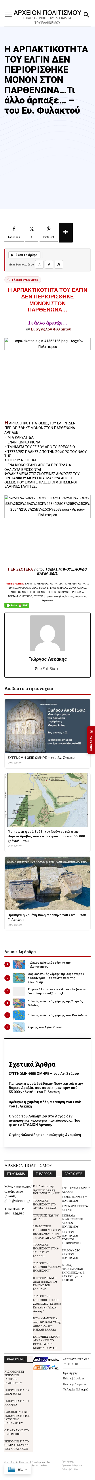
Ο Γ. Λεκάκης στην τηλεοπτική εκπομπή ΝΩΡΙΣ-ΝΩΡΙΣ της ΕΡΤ (46, 1189)
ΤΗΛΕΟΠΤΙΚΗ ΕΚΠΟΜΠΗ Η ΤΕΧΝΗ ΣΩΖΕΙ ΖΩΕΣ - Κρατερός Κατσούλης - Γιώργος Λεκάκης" (47, 1303)
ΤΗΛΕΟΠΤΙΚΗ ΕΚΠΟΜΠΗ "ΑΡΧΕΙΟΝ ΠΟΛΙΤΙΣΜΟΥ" (47, 1266)
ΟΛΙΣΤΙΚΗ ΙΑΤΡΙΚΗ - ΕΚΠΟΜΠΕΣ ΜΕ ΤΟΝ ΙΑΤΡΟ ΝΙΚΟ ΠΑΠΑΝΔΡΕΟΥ (17, 1417)
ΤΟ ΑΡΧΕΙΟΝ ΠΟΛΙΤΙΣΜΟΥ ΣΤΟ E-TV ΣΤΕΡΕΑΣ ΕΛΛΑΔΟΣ (46, 1250)
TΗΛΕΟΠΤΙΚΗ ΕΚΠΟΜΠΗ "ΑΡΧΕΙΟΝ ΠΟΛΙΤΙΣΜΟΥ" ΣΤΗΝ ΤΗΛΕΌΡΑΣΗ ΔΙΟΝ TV (47, 1231)
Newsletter (91, 740)
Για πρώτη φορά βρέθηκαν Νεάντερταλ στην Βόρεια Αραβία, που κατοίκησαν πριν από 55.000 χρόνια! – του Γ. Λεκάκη (46, 1087)
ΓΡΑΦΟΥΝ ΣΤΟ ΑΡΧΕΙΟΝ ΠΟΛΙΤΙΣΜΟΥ (71, 1254)
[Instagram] (69, 1364)
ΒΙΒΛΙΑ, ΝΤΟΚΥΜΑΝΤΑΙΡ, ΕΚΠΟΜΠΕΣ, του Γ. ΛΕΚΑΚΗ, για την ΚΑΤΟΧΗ (73, 1272)
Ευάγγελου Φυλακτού (51, 329)
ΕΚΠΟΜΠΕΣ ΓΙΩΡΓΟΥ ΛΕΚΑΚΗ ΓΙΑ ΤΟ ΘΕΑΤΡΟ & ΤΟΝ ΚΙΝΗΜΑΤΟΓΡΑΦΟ (46, 1342)
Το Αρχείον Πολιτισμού (75, 1389)
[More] (66, 233)
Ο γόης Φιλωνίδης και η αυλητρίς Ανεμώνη (45, 1135)
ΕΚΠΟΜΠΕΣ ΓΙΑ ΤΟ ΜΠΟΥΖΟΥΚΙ (16, 1392)
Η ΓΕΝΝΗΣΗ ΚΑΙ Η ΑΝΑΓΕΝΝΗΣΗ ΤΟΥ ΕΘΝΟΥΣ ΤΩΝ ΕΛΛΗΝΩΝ (45, 1283)
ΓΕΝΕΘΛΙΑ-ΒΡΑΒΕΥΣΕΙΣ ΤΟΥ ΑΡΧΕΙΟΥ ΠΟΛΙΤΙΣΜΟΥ (73, 1220)
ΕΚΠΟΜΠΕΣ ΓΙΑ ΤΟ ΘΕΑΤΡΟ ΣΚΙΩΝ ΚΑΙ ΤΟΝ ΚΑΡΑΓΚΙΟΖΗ (16, 1445)
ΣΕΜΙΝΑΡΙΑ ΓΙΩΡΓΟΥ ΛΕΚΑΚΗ (75, 1208)
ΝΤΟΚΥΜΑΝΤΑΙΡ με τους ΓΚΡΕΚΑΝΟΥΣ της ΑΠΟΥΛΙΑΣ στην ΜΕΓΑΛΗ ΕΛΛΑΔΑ (47, 1323)
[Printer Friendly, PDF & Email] (16, 608)
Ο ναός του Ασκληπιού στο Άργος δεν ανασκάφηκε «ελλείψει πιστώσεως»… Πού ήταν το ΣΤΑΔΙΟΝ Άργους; (44, 1120)
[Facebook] (65, 1364)
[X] (72, 1364)
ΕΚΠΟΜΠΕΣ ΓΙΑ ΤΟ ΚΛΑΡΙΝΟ (16, 1402)
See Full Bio (45, 668)
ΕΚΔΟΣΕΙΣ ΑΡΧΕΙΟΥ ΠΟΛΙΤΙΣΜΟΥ (74, 1198)
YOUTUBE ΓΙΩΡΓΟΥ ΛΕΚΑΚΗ (46, 1217)
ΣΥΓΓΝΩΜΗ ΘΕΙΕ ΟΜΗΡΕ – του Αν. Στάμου (44, 1073)
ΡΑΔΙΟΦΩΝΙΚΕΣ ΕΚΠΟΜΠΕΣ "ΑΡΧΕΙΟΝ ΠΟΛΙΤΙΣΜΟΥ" (14, 1376)
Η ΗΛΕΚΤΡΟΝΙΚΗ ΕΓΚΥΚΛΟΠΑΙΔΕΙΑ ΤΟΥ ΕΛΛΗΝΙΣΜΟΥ (47, 20)
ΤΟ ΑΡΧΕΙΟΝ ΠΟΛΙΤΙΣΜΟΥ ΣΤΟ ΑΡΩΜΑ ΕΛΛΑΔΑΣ (45, 1204)
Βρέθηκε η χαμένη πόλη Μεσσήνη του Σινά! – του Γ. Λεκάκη (46, 1104)
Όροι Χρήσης (70, 1373)
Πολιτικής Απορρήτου (75, 1384)
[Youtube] (76, 1364)
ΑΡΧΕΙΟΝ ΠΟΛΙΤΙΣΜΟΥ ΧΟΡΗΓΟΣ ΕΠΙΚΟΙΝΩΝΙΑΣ (71, 1237)
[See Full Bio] (57, 669)
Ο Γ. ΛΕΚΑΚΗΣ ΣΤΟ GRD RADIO (16, 1432)
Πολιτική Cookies (73, 1378)
